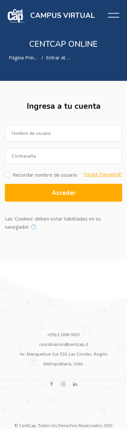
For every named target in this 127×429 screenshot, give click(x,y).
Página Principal (26, 57)
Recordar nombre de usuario (45, 174)
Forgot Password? (103, 174)
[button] (35, 227)
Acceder (64, 193)
